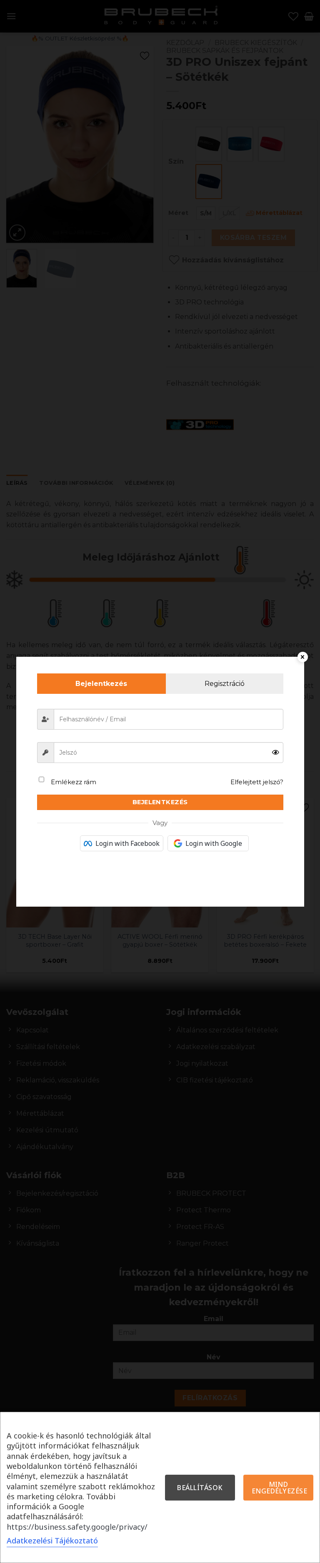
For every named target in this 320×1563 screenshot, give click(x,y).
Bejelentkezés (160, 802)
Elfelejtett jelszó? (256, 782)
